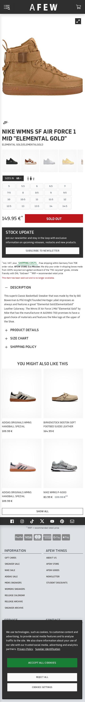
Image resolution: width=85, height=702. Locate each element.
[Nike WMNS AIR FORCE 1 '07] (11, 161)
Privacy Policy (25, 649)
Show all (42, 511)
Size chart (18, 338)
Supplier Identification (47, 649)
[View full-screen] (78, 21)
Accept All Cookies (42, 662)
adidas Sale (11, 576)
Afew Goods (52, 570)
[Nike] (6, 123)
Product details (24, 330)
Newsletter (53, 576)
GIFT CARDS (10, 557)
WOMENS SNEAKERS (15, 589)
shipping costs (27, 262)
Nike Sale (10, 570)
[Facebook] (12, 521)
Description (20, 287)
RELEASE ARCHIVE (14, 601)
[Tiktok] (32, 521)
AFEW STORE (43, 7)
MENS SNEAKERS (13, 582)
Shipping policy (22, 347)
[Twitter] (42, 521)
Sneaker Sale (12, 563)
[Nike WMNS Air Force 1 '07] (49, 161)
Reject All (42, 677)
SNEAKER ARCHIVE (14, 607)
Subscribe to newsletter (42, 250)
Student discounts (56, 582)
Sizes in (12, 178)
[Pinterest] (62, 521)
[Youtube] (52, 521)
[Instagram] (22, 521)
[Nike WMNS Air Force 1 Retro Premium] (67, 161)
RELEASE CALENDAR (15, 595)
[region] (42, 659)
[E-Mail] (72, 521)
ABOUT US (51, 557)
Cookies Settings (42, 687)
